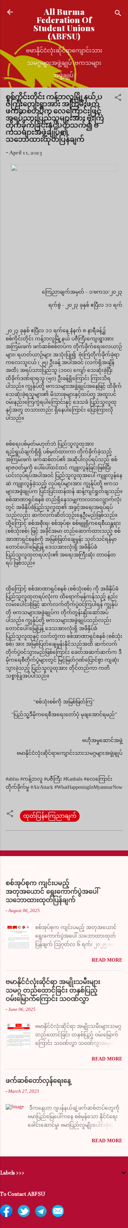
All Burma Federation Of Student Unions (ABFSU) (64, 23)
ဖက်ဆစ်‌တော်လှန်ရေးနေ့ (38, 1080)
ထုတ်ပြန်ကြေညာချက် (49, 816)
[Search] (118, 14)
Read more (107, 960)
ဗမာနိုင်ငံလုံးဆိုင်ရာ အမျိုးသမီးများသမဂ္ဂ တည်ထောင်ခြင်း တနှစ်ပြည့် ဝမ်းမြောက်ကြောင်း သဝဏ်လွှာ (53, 990)
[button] (118, 98)
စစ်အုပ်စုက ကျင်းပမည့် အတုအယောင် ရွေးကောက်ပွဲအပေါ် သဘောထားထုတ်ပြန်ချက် (52, 891)
